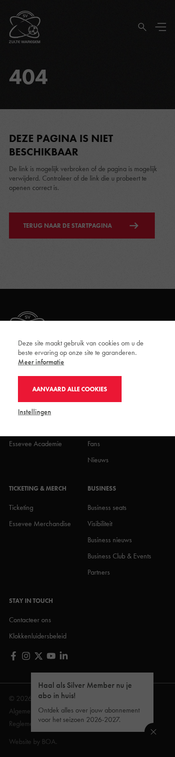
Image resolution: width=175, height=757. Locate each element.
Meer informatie (41, 362)
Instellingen (34, 411)
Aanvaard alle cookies (69, 389)
